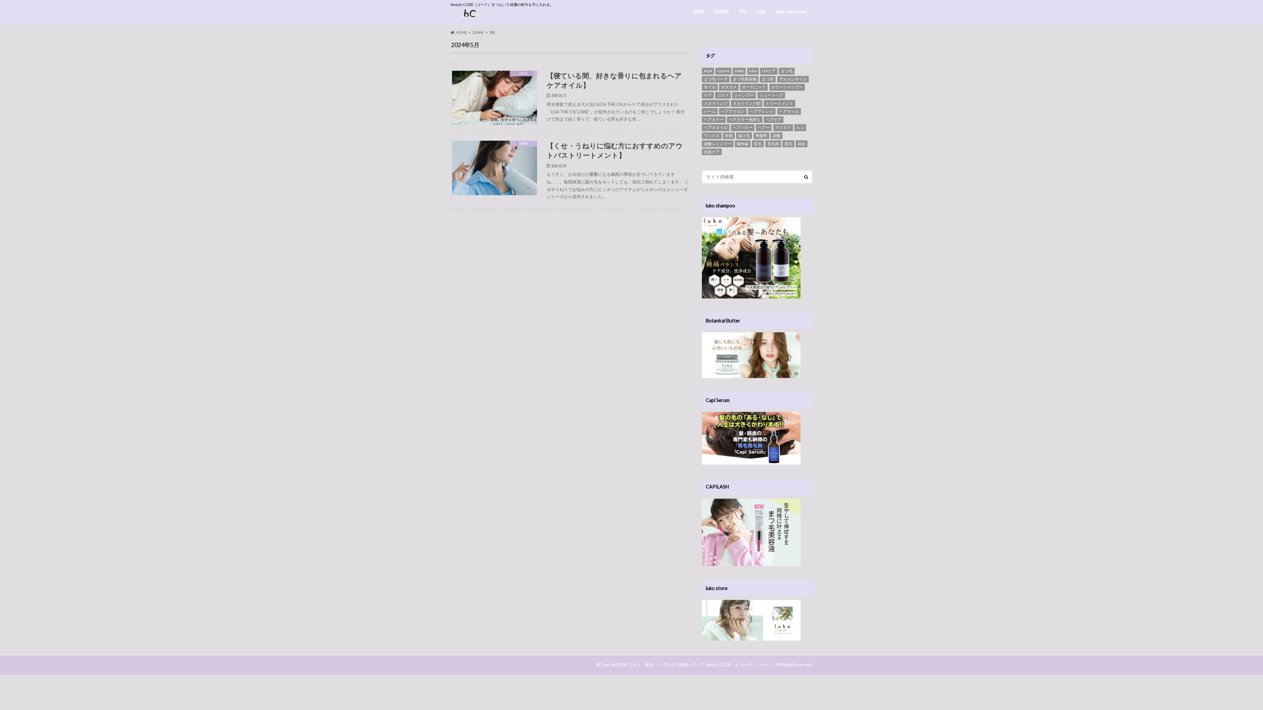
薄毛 (788, 143)
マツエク (783, 127)
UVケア (769, 70)
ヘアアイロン (733, 111)
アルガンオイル (793, 79)
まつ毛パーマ (716, 79)
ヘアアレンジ (762, 111)
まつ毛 (787, 70)
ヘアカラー (714, 119)
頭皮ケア (712, 151)
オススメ (729, 86)
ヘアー (764, 127)
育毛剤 (773, 143)
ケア (708, 95)
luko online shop (791, 11)
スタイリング (716, 103)
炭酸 (776, 135)
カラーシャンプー (787, 86)
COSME (721, 11)
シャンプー (744, 95)
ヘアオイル (789, 111)
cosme (723, 70)
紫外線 (743, 143)
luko (753, 70)
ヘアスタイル (716, 127)
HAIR (699, 11)
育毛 (758, 143)
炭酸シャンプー (717, 143)
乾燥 (729, 135)
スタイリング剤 (746, 103)
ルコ (800, 127)
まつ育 (768, 79)
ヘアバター (743, 127)
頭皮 (801, 143)
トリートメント (779, 103)
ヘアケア (773, 119)
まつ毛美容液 (744, 79)
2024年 (478, 32)
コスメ (723, 95)
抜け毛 (744, 135)
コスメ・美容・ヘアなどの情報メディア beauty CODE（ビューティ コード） (701, 664)
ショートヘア (771, 95)
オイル (710, 86)
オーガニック (754, 86)
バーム (710, 111)
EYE (742, 11)
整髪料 (761, 135)
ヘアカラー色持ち (744, 119)
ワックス (712, 135)
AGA (761, 11)
